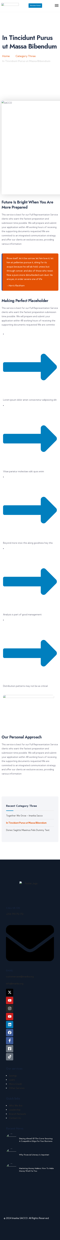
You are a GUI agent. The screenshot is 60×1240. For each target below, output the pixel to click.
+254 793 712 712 (14, 914)
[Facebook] (9, 1032)
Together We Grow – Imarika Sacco (24, 815)
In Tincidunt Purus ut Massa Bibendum (26, 822)
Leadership (15, 1109)
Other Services (17, 1088)
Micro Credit (15, 1084)
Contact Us (15, 1118)
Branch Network (17, 1114)
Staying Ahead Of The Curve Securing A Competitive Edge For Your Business (35, 1140)
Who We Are (15, 1105)
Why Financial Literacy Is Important (34, 1154)
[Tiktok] (9, 1056)
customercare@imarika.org (20, 976)
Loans (12, 1079)
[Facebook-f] (9, 1040)
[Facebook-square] (9, 1048)
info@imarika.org (14, 983)
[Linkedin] (9, 1024)
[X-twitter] (9, 992)
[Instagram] (9, 1008)
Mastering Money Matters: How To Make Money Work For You (36, 1169)
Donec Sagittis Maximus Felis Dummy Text (28, 830)
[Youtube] (9, 1016)
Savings (13, 1075)
